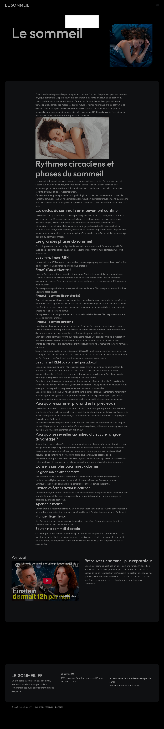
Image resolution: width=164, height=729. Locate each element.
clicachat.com (82, 24)
